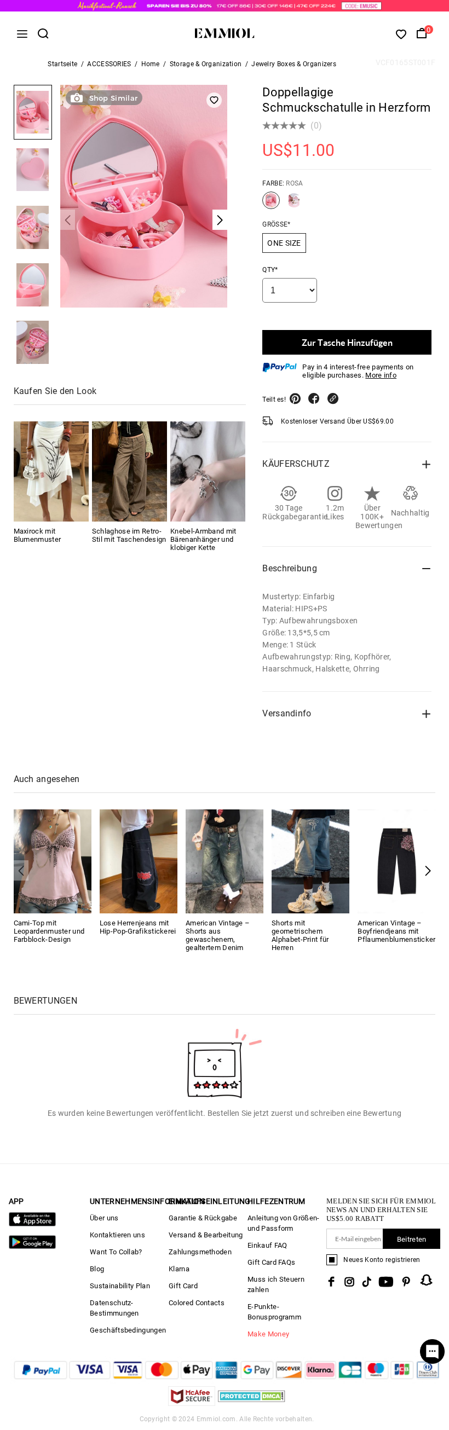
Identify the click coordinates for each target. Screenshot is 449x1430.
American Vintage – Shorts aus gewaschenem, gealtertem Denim (218, 935)
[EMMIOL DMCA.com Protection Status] (251, 1403)
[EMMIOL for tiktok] (366, 1282)
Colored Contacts (197, 1303)
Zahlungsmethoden (200, 1252)
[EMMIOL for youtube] (386, 1282)
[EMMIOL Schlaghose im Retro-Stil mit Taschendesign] (129, 471)
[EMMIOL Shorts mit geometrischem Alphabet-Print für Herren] (310, 860)
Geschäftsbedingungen (128, 1330)
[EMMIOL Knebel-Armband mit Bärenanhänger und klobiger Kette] (207, 471)
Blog (97, 1269)
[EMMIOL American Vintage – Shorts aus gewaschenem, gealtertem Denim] (224, 860)
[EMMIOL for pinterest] (406, 1282)
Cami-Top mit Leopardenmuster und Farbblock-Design (49, 931)
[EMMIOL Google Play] (32, 1246)
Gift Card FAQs (271, 1262)
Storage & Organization (206, 64)
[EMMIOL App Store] (32, 1224)
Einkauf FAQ (267, 1245)
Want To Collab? (116, 1252)
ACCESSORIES (109, 64)
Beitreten (412, 1239)
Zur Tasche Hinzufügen (347, 342)
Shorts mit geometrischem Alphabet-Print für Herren (300, 935)
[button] (428, 870)
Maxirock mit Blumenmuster (37, 535)
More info (380, 375)
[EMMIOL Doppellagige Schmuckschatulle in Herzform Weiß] (294, 204)
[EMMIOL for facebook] (331, 1282)
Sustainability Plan (120, 1286)
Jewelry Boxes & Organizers (293, 64)
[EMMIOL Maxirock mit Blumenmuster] (51, 471)
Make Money (268, 1334)
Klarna (179, 1269)
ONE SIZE (284, 243)
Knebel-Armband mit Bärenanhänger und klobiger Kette (203, 539)
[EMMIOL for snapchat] (426, 1280)
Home (150, 64)
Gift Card (183, 1286)
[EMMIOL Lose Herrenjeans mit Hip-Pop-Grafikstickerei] (138, 860)
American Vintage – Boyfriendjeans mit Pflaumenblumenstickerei (399, 931)
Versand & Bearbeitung (206, 1235)
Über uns (104, 1218)
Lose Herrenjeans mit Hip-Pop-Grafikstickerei (138, 927)
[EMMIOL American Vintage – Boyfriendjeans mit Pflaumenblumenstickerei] (396, 860)
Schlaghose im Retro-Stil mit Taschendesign (129, 535)
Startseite (62, 64)
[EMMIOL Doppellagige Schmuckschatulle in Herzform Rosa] (271, 204)
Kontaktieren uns (117, 1235)
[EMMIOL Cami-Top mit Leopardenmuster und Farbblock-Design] (52, 860)
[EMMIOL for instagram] (349, 1282)
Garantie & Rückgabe (203, 1218)
